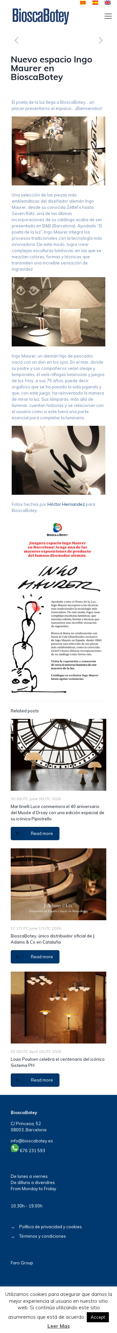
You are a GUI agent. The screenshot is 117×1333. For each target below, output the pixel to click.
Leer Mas (58, 1326)
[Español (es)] (95, 3)
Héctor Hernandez (66, 504)
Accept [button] (98, 1317)
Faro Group (22, 1262)
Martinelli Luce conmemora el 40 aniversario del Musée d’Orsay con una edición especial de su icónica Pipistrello (57, 812)
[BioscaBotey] (41, 16)
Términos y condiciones (42, 1236)
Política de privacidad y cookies (50, 1226)
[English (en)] (107, 3)
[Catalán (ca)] (83, 3)
